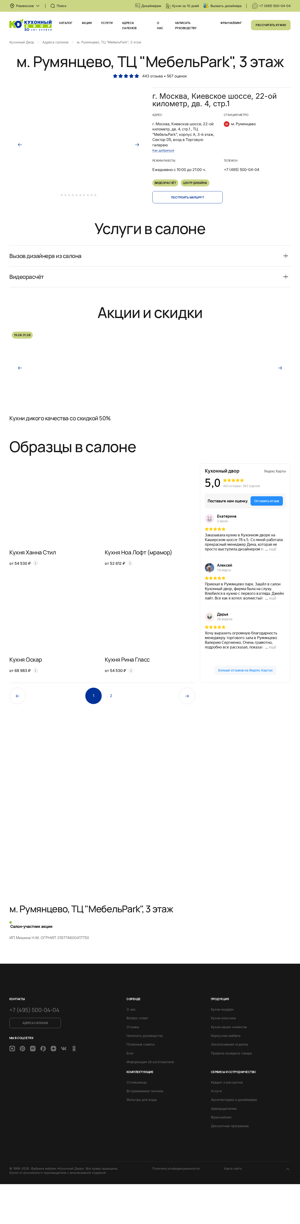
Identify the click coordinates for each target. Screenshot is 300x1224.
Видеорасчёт (165, 183)
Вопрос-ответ (137, 1018)
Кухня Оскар (25, 659)
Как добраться (163, 150)
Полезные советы (141, 1044)
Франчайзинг (231, 23)
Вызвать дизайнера (226, 6)
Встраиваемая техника (145, 1091)
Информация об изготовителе (150, 1062)
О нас (131, 1009)
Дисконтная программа (230, 1126)
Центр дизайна (195, 183)
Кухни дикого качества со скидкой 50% (60, 418)
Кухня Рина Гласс (127, 659)
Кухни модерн (222, 1009)
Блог (130, 1053)
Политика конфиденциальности (176, 1168)
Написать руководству (145, 1036)
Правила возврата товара (231, 1053)
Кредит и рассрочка (227, 1082)
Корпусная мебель (226, 1036)
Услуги (107, 23)
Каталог (65, 23)
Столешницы (137, 1082)
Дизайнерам (151, 6)
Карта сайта (233, 1168)
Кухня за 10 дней (185, 6)
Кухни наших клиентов (229, 1027)
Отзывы (133, 1027)
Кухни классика (223, 1018)
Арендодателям (224, 1108)
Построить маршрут (187, 197)
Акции (87, 23)
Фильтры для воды (142, 1100)
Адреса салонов (35, 1023)
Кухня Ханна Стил (32, 552)
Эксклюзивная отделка (229, 1044)
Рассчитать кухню (271, 25)
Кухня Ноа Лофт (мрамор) (138, 552)
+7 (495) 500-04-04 (275, 6)
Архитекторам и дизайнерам (234, 1100)
